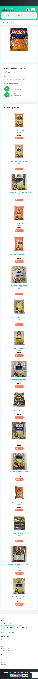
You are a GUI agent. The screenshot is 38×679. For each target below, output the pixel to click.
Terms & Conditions (6, 650)
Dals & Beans (10, 23)
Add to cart (19, 138)
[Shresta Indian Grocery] (8, 9)
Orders (3, 660)
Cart (2, 657)
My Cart (29, 10)
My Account (20, 4)
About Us (3, 641)
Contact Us (4, 644)
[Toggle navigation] (33, 9)
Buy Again (4, 664)
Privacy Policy (5, 648)
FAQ (2, 646)
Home (3, 639)
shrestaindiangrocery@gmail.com (12, 625)
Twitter (12, 632)
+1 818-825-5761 (7, 623)
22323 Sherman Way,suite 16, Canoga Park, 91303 (16, 627)
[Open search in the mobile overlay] (19, 15)
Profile (3, 662)
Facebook (5, 632)
